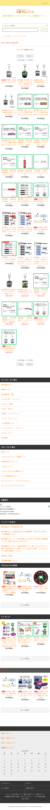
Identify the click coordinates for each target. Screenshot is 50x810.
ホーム (4, 36)
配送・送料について (29, 794)
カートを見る (5, 788)
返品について (39, 794)
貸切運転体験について (9, 560)
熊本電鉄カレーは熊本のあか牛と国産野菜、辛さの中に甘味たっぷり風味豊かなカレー (24, 533)
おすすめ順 (19, 49)
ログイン (28, 783)
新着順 (31, 49)
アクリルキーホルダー (21, 36)
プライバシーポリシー (26, 796)
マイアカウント (5, 783)
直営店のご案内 (7, 556)
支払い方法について (17, 794)
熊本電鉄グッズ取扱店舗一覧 (11, 527)
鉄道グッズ (10, 36)
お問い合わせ (30, 788)
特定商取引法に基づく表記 (12, 796)
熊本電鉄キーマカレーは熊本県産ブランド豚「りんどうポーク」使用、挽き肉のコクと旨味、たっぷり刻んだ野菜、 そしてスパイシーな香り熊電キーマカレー (25, 548)
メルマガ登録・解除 (39, 796)
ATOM (26, 798)
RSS (23, 798)
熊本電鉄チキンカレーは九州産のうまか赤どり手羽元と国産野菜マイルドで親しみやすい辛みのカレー (24, 540)
